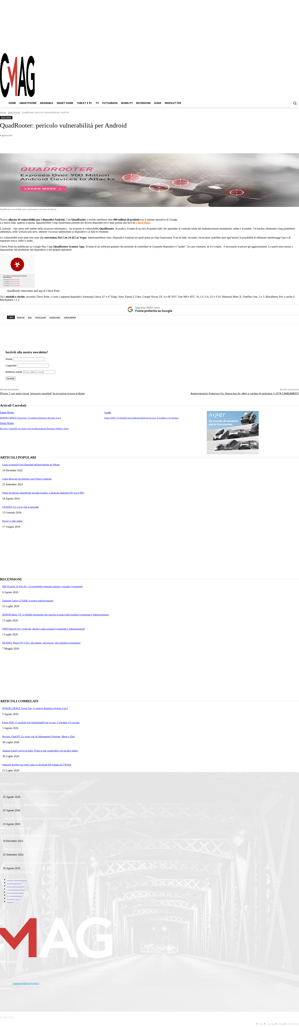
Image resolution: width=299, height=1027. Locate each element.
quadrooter (54, 317)
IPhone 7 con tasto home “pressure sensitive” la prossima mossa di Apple (42, 393)
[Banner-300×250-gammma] (233, 453)
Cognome (11, 365)
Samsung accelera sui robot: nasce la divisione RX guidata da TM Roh (36, 764)
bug (30, 317)
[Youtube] (296, 46)
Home (3, 112)
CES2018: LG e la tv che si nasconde (20, 507)
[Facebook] (277, 46)
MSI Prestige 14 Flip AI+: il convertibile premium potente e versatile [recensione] (42, 586)
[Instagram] (284, 46)
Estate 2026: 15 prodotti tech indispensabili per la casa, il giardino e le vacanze (141, 418)
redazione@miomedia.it (26, 983)
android (20, 317)
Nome (9, 359)
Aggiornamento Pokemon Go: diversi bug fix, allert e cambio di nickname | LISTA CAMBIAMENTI (245, 393)
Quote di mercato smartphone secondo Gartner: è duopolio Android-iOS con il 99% (43, 493)
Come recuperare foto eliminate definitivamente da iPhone (31, 464)
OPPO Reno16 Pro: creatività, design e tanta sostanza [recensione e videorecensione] (43, 629)
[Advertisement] (104, 552)
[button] (295, 103)
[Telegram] (290, 46)
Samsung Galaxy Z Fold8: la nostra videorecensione (27, 600)
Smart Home (14, 112)
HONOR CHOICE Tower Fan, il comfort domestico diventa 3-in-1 (30, 418)
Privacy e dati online (12, 521)
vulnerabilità (70, 317)
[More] (97, 144)
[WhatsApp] (35, 144)
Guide (107, 412)
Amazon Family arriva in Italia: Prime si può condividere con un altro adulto (40, 750)
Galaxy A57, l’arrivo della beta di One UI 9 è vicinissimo (31, 805)
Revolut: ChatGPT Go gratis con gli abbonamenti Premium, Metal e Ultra (34, 428)
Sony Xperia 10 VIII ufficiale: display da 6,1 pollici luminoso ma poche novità (41, 818)
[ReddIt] (72, 144)
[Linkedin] (60, 144)
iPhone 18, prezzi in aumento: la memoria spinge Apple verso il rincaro (38, 791)
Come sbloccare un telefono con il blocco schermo (27, 479)
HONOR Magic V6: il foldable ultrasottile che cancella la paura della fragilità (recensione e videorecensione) (55, 614)
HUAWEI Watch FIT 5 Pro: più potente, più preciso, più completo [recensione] (41, 643)
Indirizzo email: (14, 371)
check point (40, 317)
